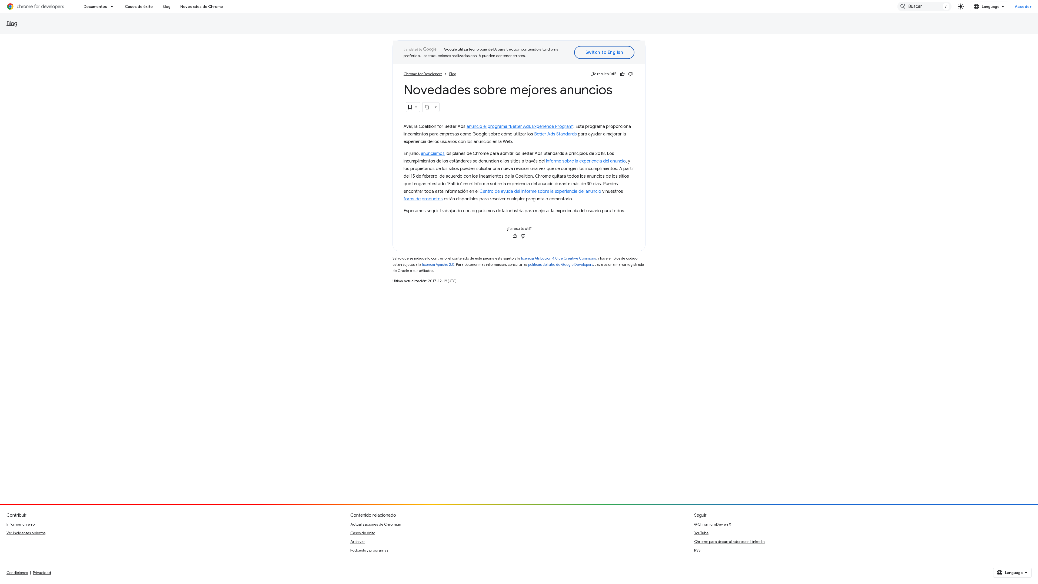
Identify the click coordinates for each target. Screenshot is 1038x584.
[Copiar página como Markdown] (427, 107)
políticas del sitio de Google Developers (560, 264)
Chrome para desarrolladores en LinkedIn (729, 541)
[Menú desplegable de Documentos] (113, 6)
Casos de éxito (139, 6)
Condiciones (17, 572)
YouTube (701, 532)
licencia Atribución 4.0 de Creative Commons (558, 258)
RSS (697, 550)
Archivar (357, 541)
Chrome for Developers (423, 74)
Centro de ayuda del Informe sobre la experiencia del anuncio (540, 191)
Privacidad (42, 572)
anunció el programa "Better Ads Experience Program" (520, 126)
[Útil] (622, 74)
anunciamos (433, 153)
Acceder (1023, 6)
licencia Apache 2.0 (438, 264)
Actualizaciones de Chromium (376, 524)
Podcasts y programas (369, 550)
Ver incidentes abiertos (25, 532)
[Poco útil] (630, 74)
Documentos (95, 6)
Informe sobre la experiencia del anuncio (586, 161)
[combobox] (924, 6)
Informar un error (21, 524)
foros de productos (423, 199)
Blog (166, 6)
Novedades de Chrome (201, 6)
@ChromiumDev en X (712, 524)
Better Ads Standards (555, 134)
